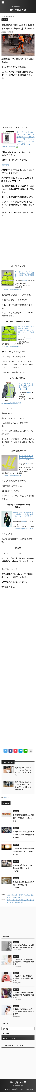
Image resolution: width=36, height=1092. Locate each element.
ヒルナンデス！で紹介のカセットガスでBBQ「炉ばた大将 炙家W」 (23, 835)
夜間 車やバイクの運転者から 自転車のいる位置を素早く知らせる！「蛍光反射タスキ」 (23, 515)
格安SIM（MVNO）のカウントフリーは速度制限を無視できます (23, 1011)
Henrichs (5, 165)
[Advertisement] (18, 102)
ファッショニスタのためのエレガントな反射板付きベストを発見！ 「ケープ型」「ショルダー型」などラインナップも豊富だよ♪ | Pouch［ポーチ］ (18, 139)
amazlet (24, 280)
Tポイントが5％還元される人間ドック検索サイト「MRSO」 (23, 885)
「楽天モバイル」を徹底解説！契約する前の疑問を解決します (23, 978)
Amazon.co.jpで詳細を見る (11, 289)
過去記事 (6, 797)
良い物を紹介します (18, 1085)
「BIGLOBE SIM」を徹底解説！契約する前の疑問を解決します (23, 995)
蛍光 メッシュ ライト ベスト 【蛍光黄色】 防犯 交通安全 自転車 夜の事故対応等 (24, 274)
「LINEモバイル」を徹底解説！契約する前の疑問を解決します (23, 961)
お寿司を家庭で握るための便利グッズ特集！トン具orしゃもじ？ (23, 818)
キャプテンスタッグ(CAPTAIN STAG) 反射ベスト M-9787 (26, 457)
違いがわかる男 (18, 9)
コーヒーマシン (10, 1038)
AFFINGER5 (29, 1089)
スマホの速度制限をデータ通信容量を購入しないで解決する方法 (23, 851)
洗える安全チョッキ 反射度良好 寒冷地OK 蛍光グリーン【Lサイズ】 (27, 386)
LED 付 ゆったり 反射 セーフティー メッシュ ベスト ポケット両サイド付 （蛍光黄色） (26, 330)
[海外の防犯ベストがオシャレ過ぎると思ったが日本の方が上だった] (20, 751)
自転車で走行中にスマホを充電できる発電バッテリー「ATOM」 (23, 868)
